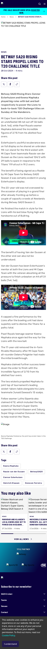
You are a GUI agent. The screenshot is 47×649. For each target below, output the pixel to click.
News (12, 17)
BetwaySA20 (36, 472)
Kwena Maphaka (11, 466)
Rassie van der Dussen (14, 472)
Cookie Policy (8, 635)
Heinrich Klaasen (11, 483)
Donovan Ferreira (33, 483)
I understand (10, 644)
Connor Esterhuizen (13, 477)
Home (3, 17)
